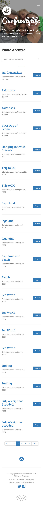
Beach (6, 277)
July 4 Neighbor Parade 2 (12, 402)
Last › (35, 443)
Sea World (8, 295)
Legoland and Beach (11, 258)
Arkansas (8, 90)
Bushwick (30, 482)
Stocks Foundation (26, 480)
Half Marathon (12, 72)
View (37, 75)
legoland (8, 221)
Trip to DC (8, 168)
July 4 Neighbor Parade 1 (12, 423)
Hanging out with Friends (14, 148)
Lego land (8, 203)
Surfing (7, 366)
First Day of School (10, 127)
